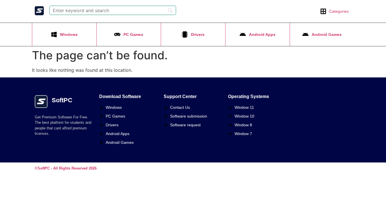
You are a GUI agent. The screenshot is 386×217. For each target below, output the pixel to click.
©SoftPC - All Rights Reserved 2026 (66, 168)
